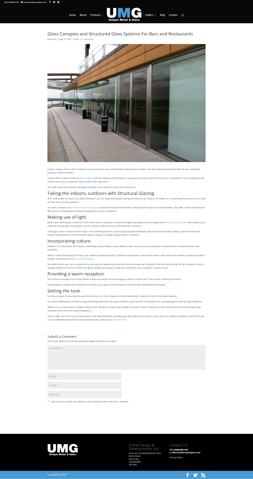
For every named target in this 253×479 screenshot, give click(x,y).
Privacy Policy (176, 457)
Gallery (149, 15)
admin (53, 39)
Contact (173, 15)
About (83, 15)
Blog (162, 15)
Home (72, 15)
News (76, 39)
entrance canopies (84, 258)
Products (95, 15)
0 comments (88, 39)
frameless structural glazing (85, 207)
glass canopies (86, 178)
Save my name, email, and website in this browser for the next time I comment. (90, 401)
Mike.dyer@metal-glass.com (186, 452)
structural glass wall (177, 222)
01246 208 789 (118, 319)
